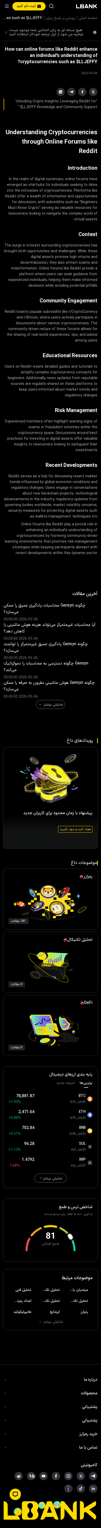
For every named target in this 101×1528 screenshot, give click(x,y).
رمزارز (84, 1312)
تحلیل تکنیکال (49, 1290)
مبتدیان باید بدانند (76, 1290)
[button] (15, 1494)
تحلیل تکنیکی (78, 1301)
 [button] (51, 6)
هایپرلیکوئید (22, 1312)
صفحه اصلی (88, 18)
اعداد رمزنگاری (21, 1301)
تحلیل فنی (23, 1290)
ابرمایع (55, 1312)
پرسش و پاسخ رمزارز (60, 18)
